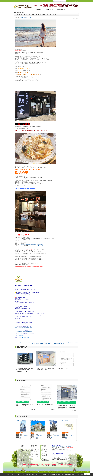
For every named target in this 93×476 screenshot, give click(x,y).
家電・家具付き (45, 455)
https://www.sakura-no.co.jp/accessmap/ (23, 323)
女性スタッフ (33, 450)
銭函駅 (66, 437)
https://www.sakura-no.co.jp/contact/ (22, 294)
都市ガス (43, 448)
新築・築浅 (44, 445)
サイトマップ (23, 448)
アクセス (23, 446)
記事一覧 (48, 342)
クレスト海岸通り (65, 420)
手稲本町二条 (29, 435)
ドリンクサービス (34, 445)
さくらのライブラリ (35, 456)
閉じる (87, 474)
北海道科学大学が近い (46, 459)
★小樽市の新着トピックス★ (25, 17)
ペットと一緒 (44, 449)
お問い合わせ (23, 449)
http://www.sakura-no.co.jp (20, 287)
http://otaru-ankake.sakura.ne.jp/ (36, 245)
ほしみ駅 (36, 437)
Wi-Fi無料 (43, 456)
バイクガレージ (34, 448)
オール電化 (44, 446)
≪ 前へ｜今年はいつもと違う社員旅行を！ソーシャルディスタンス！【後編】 (30, 342)
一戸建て (43, 450)
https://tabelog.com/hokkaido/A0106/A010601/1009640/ (32, 244)
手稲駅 (20, 437)
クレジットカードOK (35, 449)
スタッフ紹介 (23, 456)
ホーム (22, 445)
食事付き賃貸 (44, 453)
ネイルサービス (34, 453)
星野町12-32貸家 (34, 420)
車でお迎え (33, 451)
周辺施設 (23, 460)
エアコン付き (44, 454)
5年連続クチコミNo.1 (25, 458)
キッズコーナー (34, 446)
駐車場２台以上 (45, 451)
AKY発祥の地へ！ (25, 85)
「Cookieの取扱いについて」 (69, 474)
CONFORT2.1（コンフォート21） (22, 420)
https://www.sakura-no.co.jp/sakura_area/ (23, 268)
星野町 (41, 435)
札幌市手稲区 (24, 435)
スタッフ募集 (23, 455)
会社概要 (23, 459)
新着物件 (23, 451)
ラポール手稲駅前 (50, 420)
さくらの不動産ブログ (35, 458)
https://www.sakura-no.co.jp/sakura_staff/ (23, 327)
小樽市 (38, 435)
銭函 (71, 435)
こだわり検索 (23, 453)
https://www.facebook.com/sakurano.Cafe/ (23, 331)
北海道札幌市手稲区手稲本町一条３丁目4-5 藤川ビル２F (62, 446)
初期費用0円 (44, 458)
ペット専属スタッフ (35, 454)
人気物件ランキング (25, 450)
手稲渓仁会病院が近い (46, 460)
